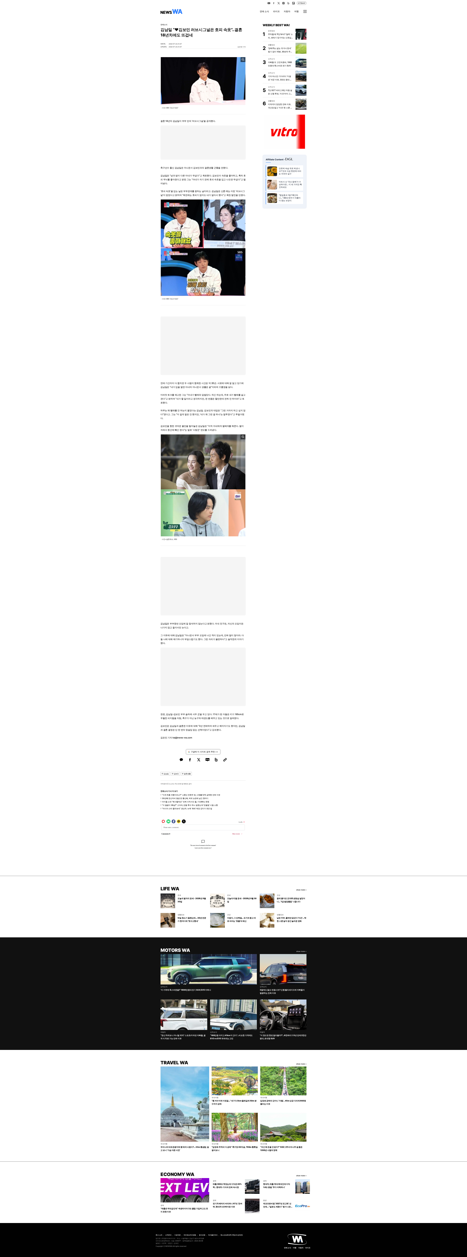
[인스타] (283, 3)
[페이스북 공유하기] (190, 759)
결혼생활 (187, 774)
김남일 (166, 774)
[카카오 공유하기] (181, 759)
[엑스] (278, 3)
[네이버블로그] (288, 3)
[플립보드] (293, 3)
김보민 (176, 774)
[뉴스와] (297, 1239)
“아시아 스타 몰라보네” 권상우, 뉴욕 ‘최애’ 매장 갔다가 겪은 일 (187, 808)
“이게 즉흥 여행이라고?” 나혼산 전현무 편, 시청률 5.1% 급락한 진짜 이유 (191, 795)
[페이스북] (273, 3)
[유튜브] (268, 3)
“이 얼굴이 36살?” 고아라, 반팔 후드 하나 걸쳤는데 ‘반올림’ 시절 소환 (190, 805)
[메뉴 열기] (305, 11)
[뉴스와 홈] (171, 11)
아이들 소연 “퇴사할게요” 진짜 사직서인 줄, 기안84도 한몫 (185, 802)
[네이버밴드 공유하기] (216, 759)
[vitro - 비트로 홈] (284, 131)
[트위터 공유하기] (198, 759)
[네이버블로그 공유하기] (207, 759)
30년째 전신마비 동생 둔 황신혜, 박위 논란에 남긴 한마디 (185, 798)
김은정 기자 (242, 47)
